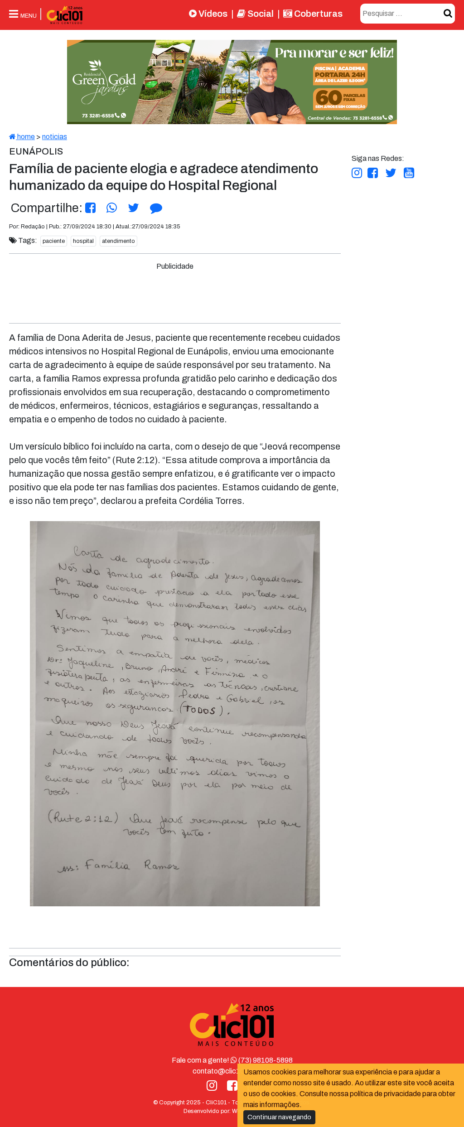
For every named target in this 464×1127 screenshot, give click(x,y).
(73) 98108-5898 (265, 1060)
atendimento (118, 241)
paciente (54, 241)
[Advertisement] (179, 292)
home (25, 136)
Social (260, 14)
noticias (54, 136)
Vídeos (212, 14)
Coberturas (317, 14)
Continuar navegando (279, 1117)
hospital (83, 241)
